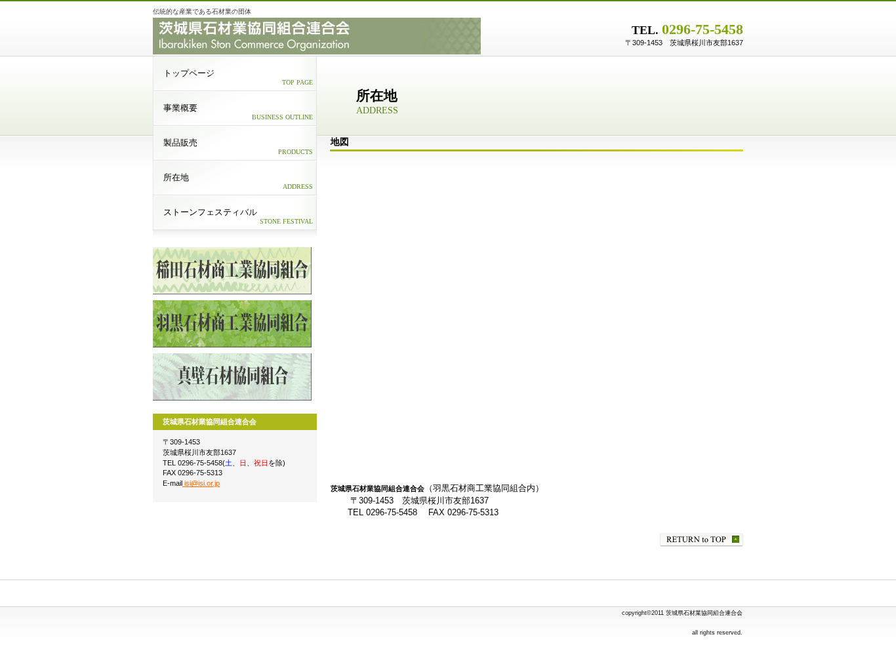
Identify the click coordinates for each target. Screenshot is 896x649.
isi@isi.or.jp (201, 483)
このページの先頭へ (701, 540)
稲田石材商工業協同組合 (232, 270)
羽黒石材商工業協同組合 (232, 323)
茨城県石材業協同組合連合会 (317, 36)
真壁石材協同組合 (232, 377)
